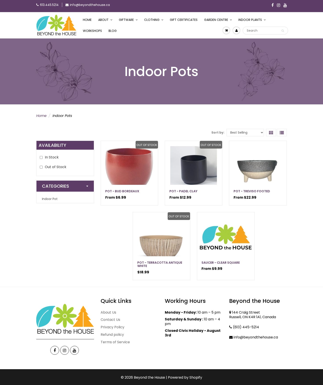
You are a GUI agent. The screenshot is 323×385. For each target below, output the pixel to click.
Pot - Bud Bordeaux (122, 191)
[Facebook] (272, 5)
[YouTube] (285, 5)
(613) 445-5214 (246, 327)
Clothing (152, 20)
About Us (108, 312)
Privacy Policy (112, 327)
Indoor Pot (50, 199)
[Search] (282, 30)
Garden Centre (216, 20)
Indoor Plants (250, 20)
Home (87, 20)
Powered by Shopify (185, 377)
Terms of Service (115, 342)
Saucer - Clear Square (220, 262)
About (103, 20)
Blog (113, 31)
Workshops (92, 31)
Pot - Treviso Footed (252, 191)
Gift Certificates (184, 20)
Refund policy (112, 334)
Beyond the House (149, 377)
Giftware (126, 20)
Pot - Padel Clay (183, 191)
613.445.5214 (49, 5)
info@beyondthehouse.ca (90, 5)
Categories (55, 186)
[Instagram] (278, 5)
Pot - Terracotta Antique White (159, 264)
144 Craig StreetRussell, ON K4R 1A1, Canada (252, 315)
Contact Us (110, 319)
